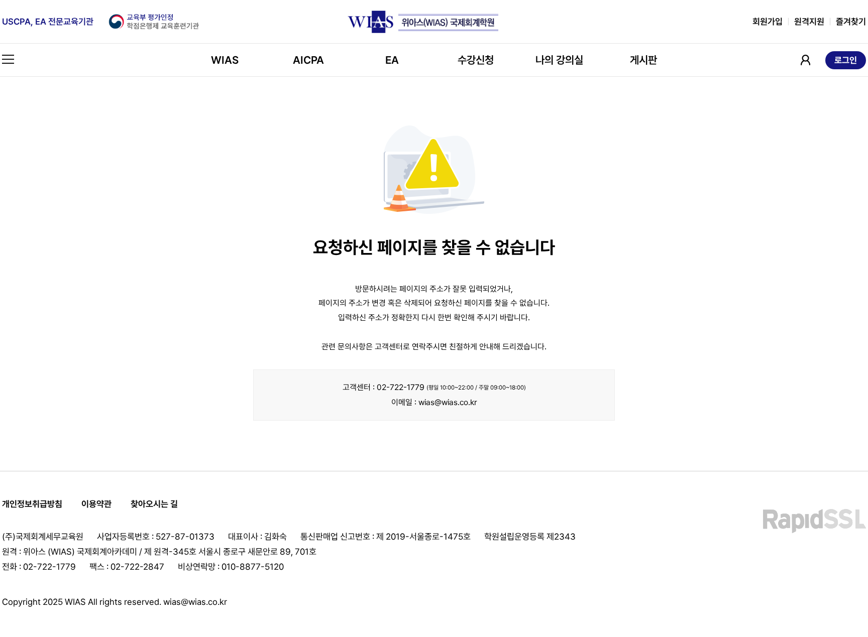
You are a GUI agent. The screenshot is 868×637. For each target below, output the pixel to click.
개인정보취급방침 (32, 504)
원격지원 (809, 22)
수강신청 (476, 60)
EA (392, 60)
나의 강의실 (559, 60)
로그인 (845, 60)
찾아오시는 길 (154, 504)
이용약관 (96, 504)
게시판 (643, 60)
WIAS (225, 60)
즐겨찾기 (851, 22)
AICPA (308, 60)
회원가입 (767, 22)
